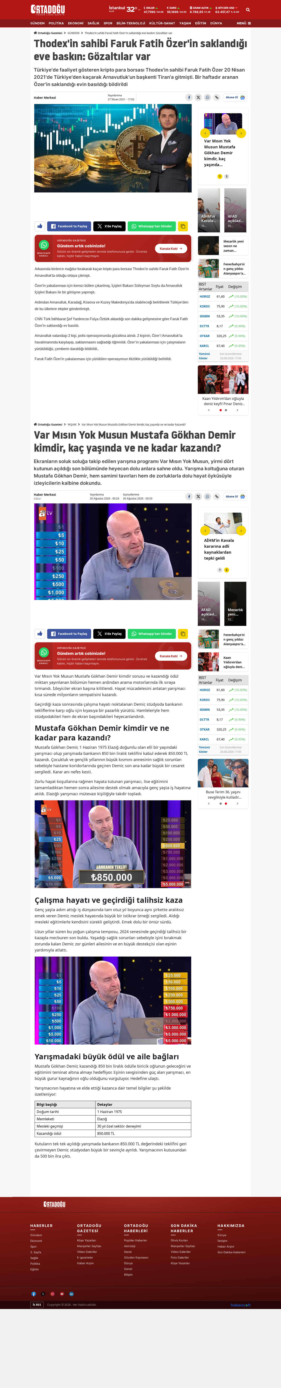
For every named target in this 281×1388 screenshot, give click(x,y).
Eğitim (34, 1269)
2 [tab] (226, 176)
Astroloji (129, 1246)
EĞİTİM (200, 23)
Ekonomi (36, 1240)
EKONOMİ (75, 23)
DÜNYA (216, 23)
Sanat (128, 1251)
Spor (33, 1246)
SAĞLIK (93, 23)
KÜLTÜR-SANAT (162, 23)
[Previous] (205, 133)
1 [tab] (220, 176)
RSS (38, 1305)
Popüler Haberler (135, 1240)
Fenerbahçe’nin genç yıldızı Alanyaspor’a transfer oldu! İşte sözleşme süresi (234, 269)
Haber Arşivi (85, 1263)
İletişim (222, 1240)
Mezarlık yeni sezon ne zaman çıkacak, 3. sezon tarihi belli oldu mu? (234, 246)
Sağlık (34, 1257)
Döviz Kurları (179, 1240)
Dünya (128, 1263)
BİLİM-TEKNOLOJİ (131, 23)
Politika (35, 1263)
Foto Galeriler (180, 1257)
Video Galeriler (87, 1251)
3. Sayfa (35, 1252)
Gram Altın (201, 8)
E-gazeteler (85, 1257)
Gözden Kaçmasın (136, 1257)
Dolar (150, 8)
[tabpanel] (223, 138)
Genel (128, 1268)
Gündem (36, 1235)
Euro (172, 8)
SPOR (108, 23)
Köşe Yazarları (86, 1240)
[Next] (241, 133)
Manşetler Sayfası (89, 1246)
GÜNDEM (37, 23)
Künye (222, 1235)
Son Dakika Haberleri (231, 1252)
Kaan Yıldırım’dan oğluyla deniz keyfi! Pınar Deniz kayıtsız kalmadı (233, 662)
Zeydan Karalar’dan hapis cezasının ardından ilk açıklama (223, 401)
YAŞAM (185, 23)
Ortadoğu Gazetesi (49, 33)
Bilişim (128, 1274)
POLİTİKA (56, 23)
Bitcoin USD (226, 8)
